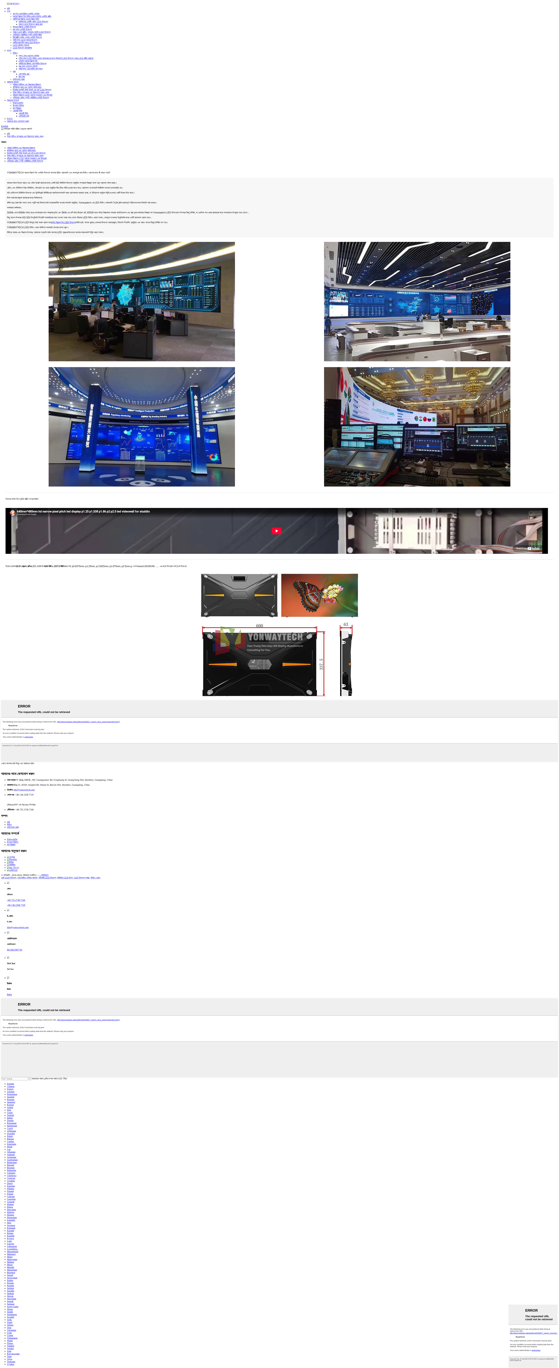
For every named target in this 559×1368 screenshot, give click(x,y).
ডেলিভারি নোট (24, 116)
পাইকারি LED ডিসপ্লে (47, 878)
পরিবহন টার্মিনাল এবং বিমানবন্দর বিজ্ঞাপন (27, 84)
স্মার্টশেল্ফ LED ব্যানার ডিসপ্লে (25, 40)
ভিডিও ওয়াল (95, 878)
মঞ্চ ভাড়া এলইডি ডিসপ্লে (22, 29)
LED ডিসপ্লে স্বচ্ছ (82, 878)
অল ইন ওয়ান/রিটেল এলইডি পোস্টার (26, 14)
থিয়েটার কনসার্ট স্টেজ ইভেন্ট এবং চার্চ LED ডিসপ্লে (32, 90)
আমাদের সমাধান (13, 82)
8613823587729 (14, 950)
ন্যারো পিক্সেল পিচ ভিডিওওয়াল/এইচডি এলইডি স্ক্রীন (32, 16)
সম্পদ (9, 50)
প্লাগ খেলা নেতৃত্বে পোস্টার (29, 55)
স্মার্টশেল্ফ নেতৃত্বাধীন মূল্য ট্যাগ (31, 69)
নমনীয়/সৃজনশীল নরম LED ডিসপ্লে (26, 42)
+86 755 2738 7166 (16, 900)
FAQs (10, 118)
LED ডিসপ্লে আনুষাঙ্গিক (22, 48)
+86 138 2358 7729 (16, 905)
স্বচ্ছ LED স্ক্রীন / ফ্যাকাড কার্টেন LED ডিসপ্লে (32, 32)
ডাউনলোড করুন (19, 79)
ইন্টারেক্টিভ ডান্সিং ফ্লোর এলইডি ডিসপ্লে (27, 37)
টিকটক (9, 995)
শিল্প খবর (22, 76)
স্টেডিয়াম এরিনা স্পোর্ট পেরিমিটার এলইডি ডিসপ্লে (31, 97)
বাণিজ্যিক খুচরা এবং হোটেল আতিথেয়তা (27, 87)
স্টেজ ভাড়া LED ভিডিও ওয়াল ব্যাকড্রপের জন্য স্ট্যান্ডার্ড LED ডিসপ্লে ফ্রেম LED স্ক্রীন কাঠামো (56, 58)
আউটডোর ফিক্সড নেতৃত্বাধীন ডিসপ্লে (32, 63)
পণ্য (8, 11)
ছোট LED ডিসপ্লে (8, 878)
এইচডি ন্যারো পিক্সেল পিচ (28, 61)
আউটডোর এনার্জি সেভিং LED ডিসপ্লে (33, 21)
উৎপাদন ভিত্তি (18, 105)
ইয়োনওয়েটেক (18, 103)
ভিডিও (15, 53)
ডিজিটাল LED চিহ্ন (65, 878)
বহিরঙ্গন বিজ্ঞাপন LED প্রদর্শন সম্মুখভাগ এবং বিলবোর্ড (32, 95)
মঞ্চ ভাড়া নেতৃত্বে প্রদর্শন (28, 66)
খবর (14, 71)
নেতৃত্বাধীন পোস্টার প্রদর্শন (27, 878)
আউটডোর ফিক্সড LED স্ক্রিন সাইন (26, 19)
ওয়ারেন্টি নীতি (17, 111)
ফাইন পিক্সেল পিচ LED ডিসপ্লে (63, 222)
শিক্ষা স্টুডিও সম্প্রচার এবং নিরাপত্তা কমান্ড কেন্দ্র (31, 92)
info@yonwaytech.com (24, 790)
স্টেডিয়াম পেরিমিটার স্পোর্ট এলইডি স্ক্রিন (27, 34)
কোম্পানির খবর (24, 74)
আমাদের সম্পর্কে (13, 100)
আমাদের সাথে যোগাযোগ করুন (18, 121)
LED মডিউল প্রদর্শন (21, 45)
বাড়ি (8, 8)
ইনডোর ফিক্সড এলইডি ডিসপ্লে (24, 27)
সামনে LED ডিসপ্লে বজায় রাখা (31, 24)
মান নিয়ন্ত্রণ (17, 108)
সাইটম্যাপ (44, 875)
